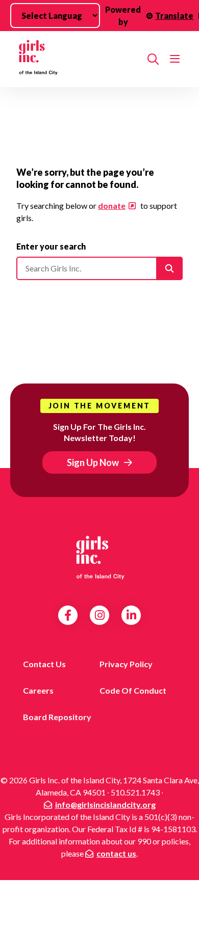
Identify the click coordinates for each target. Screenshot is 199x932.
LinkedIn (131, 615)
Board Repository (57, 717)
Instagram (100, 615)
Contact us (44, 664)
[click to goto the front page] (99, 557)
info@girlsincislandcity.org (105, 804)
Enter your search (51, 246)
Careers (38, 690)
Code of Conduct (133, 690)
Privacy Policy (126, 664)
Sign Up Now (93, 462)
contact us (116, 853)
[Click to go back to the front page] (77, 59)
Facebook (67, 615)
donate (112, 205)
